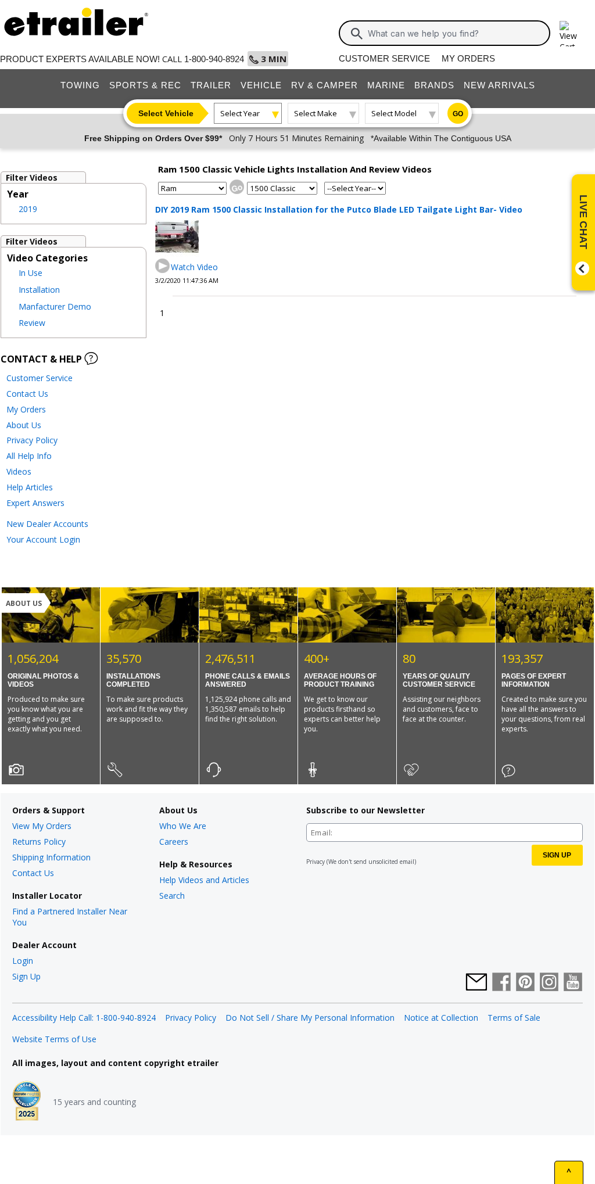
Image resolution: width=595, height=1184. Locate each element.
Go (458, 114)
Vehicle (261, 85)
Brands (434, 85)
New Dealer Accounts (47, 523)
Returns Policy (39, 841)
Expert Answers (35, 502)
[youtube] (573, 983)
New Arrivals (499, 85)
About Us (23, 424)
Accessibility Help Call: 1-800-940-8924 (84, 1017)
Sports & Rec (145, 85)
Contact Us (27, 393)
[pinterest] (525, 983)
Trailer (211, 85)
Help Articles (29, 487)
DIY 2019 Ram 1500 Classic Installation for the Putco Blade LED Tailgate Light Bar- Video (338, 209)
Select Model (394, 113)
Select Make (315, 113)
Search (172, 895)
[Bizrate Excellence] (26, 1102)
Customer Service (384, 58)
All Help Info (29, 455)
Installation (39, 289)
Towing (80, 85)
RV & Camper (324, 85)
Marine (386, 85)
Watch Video (194, 266)
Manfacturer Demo (55, 306)
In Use (30, 272)
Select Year (240, 113)
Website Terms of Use (54, 1039)
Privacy (315, 861)
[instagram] (549, 983)
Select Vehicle (165, 113)
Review (32, 322)
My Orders (468, 58)
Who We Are (182, 825)
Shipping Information (51, 857)
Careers (173, 841)
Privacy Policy (32, 440)
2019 (28, 208)
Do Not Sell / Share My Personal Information (310, 1017)
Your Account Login (43, 539)
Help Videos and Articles (204, 879)
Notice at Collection (441, 1017)
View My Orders (41, 825)
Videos (18, 471)
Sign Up (26, 976)
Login (22, 960)
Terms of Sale (514, 1017)
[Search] (356, 33)
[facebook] (501, 983)
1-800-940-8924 (214, 59)
